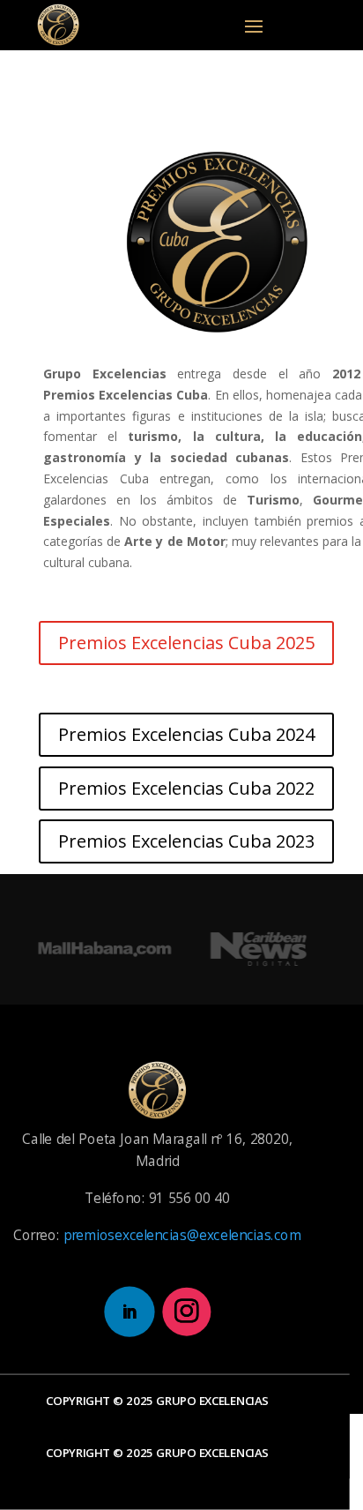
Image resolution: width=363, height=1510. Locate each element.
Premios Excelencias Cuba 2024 (186, 734)
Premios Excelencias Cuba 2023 (186, 841)
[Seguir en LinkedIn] (129, 1311)
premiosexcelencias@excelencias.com (182, 1234)
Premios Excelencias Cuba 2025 (186, 642)
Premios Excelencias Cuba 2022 (186, 788)
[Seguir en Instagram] (186, 1311)
